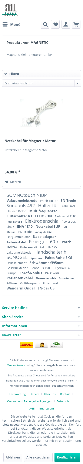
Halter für (48, 205)
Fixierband (50, 283)
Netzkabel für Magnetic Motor (30, 141)
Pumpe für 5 (15, 222)
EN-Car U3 (46, 288)
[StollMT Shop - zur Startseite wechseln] (10, 10)
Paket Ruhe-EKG (58, 257)
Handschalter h (50, 252)
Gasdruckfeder (18, 268)
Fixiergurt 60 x (44, 242)
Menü (15, 24)
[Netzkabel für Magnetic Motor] (41, 113)
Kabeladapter (44, 236)
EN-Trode (68, 200)
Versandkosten (16, 365)
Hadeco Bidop (17, 211)
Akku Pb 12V (48, 247)
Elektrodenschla (42, 221)
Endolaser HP (29, 247)
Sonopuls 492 (21, 205)
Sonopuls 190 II (42, 268)
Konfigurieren (67, 457)
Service (34, 394)
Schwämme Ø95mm (47, 262)
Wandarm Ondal (21, 288)
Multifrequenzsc (43, 211)
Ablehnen (13, 457)
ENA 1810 (25, 226)
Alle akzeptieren (38, 457)
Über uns (50, 394)
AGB (32, 408)
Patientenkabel (17, 242)
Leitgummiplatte (19, 237)
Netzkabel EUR (65, 216)
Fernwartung (17, 394)
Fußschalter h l (20, 216)
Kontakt (65, 394)
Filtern (14, 74)
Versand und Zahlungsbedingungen (29, 401)
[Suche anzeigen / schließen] (45, 24)
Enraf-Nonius (31, 273)
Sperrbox (37, 258)
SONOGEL (18, 257)
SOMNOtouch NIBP (27, 195)
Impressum (46, 408)
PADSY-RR (52, 273)
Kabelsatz (68, 206)
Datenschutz (65, 401)
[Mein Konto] (66, 24)
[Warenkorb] (76, 24)
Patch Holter (49, 201)
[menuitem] (11, 24)
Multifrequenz (30, 283)
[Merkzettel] (55, 24)
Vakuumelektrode (22, 200)
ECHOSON (44, 216)
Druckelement (17, 263)
